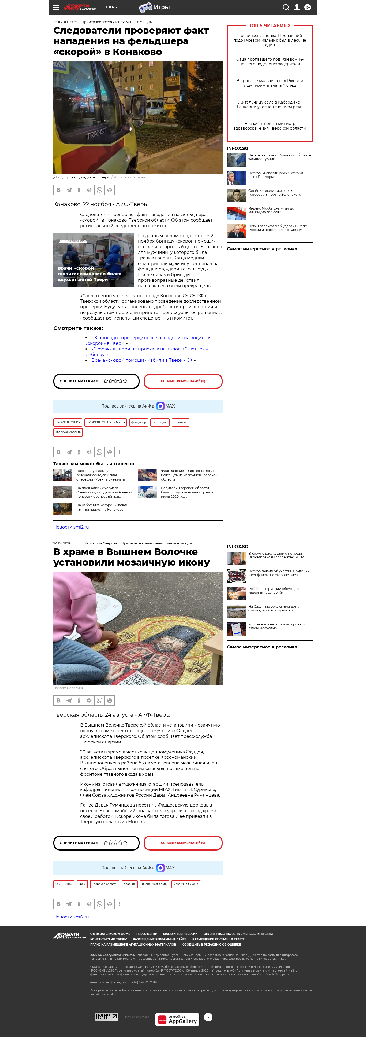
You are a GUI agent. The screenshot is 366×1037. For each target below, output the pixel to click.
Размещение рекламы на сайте (159, 939)
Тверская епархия (68, 688)
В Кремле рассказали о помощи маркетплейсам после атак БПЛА (276, 555)
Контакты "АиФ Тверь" (108, 939)
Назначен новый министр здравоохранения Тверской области (270, 126)
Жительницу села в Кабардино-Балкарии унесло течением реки (270, 104)
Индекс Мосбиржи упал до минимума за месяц (271, 210)
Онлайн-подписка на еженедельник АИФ (238, 934)
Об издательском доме (110, 934)
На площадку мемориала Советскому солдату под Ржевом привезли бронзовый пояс (104, 492)
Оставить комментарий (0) (183, 381)
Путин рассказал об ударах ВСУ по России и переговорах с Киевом (277, 228)
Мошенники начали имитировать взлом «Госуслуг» (276, 626)
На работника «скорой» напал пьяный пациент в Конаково (101, 507)
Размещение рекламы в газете (218, 939)
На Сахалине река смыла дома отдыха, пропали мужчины (273, 608)
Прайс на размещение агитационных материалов (133, 944)
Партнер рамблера (136, 1016)
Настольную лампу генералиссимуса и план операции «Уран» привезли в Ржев (89, 477)
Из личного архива (129, 177)
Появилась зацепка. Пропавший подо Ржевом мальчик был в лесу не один (269, 40)
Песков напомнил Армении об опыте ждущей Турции (279, 157)
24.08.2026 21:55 (66, 543)
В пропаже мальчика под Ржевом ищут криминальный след (270, 83)
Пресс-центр (146, 934)
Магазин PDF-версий (180, 934)
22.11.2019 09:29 (65, 22)
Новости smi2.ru (71, 527)
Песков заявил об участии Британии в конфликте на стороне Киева (279, 573)
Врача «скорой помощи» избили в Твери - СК (141, 360)
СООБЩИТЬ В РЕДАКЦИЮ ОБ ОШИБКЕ (211, 944)
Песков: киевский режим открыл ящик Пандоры (275, 175)
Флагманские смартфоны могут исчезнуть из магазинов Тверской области (189, 475)
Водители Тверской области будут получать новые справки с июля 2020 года (188, 492)
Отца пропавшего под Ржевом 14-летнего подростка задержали (270, 61)
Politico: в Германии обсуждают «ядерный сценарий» (274, 591)
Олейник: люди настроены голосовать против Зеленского (274, 192)
